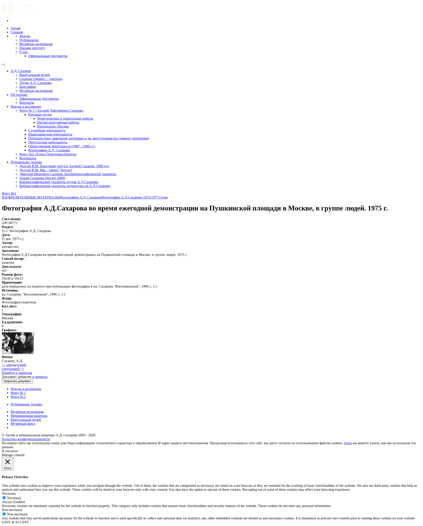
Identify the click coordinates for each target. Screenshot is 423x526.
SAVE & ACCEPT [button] (15, 522)
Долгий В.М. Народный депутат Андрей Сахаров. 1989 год (64, 166)
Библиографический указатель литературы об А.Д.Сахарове (64, 186)
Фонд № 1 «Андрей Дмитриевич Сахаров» (51, 110)
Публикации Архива (26, 162)
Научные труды (40, 114)
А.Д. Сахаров (21, 71)
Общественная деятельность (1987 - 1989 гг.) (61, 146)
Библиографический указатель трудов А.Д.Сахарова (58, 182)
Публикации (29, 40)
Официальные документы (47, 56)
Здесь (348, 443)
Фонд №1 (9, 193)
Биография (27, 87)
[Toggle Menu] (3, 64)
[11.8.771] (18, 353)
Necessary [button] (9, 493)
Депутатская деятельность (47, 142)
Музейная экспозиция (35, 44)
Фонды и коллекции (26, 106)
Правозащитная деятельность (50, 134)
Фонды (24, 36)
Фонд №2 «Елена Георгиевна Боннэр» (48, 154)
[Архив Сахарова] (21, 13)
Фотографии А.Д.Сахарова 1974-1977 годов (134, 197)
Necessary (14, 498)
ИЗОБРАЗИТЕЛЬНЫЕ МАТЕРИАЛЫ (31, 197)
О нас (23, 52)
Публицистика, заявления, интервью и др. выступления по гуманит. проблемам (88, 138)
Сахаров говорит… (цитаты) (41, 79)
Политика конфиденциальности (26, 439)
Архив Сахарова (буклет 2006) (42, 178)
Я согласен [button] (10, 451)
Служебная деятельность (46, 130)
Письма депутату (32, 48)
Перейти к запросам (17, 373)
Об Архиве (19, 95)
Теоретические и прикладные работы (65, 118)
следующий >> (13, 369)
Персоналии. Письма (53, 126)
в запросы (39, 377)
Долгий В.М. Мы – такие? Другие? (45, 170)
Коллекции (27, 158)
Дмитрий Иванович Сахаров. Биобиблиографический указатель (67, 174)
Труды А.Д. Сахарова (35, 83)
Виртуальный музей (34, 75)
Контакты (26, 102)
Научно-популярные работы (58, 122)
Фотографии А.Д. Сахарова (49, 150)
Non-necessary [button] (12, 510)
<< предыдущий (14, 365)
